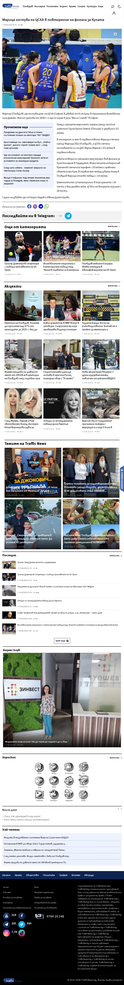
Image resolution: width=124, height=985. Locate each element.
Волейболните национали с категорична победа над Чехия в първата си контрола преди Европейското (61, 267)
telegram (41, 206)
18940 (60, 334)
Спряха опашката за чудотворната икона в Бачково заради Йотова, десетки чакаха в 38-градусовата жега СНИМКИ (90, 487)
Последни (9, 555)
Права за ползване (43, 897)
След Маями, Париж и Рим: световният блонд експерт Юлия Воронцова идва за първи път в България (21, 424)
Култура (92, 6)
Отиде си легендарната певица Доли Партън (57, 422)
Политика (52, 6)
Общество (32, 875)
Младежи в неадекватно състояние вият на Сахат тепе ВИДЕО (36, 837)
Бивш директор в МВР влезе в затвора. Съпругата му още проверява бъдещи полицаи (61, 326)
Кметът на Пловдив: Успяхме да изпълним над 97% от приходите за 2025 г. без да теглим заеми (22, 327)
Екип (36, 887)
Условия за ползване (12, 897)
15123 (81, 547)
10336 (22, 547)
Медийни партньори (44, 892)
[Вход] (114, 14)
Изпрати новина (122, 479)
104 (97, 274)
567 (36, 619)
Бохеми (76, 875)
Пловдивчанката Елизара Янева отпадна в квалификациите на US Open (99, 267)
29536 (21, 383)
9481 (80, 495)
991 (36, 606)
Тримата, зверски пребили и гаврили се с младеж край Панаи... (35, 850)
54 (36, 568)
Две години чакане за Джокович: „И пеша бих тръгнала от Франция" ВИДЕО (31, 489)
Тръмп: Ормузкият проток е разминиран (36, 562)
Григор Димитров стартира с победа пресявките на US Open (22, 267)
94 (20, 274)
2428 (59, 383)
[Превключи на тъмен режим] (119, 6)
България (39, 6)
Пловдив (28, 6)
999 (59, 429)
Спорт (81, 6)
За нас (6, 887)
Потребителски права (45, 902)
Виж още (61, 640)
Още (100, 6)
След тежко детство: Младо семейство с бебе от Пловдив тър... (37, 856)
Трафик (63, 875)
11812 (22, 495)
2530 (20, 334)
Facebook (29, 206)
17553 (21, 745)
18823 (21, 432)
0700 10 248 (55, 916)
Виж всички (112, 226)
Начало (6, 875)
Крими (72, 6)
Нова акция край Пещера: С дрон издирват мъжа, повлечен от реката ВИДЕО (98, 375)
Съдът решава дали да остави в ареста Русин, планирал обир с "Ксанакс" (58, 375)
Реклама (7, 892)
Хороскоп (9, 757)
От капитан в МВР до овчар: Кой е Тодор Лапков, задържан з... (35, 843)
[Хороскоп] (62, 801)
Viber (35, 206)
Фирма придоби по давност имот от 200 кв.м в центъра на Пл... (35, 862)
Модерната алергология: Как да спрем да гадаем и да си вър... (37, 741)
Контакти (8, 902)
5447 (98, 334)
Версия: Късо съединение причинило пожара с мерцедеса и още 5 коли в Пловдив (97, 424)
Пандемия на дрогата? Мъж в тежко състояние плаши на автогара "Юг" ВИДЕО (55, 586)
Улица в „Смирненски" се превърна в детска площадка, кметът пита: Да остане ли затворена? (29, 538)
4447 (98, 432)
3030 (98, 383)
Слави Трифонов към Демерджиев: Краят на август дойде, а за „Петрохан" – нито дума (59, 612)
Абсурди (89, 875)
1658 (37, 592)
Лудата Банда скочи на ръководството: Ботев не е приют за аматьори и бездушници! (99, 327)
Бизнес (64, 6)
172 (59, 274)
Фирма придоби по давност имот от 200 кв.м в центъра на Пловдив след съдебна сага (22, 375)
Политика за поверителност (17, 907)
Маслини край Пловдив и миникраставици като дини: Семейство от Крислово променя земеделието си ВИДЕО (89, 538)
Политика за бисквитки (45, 907)
